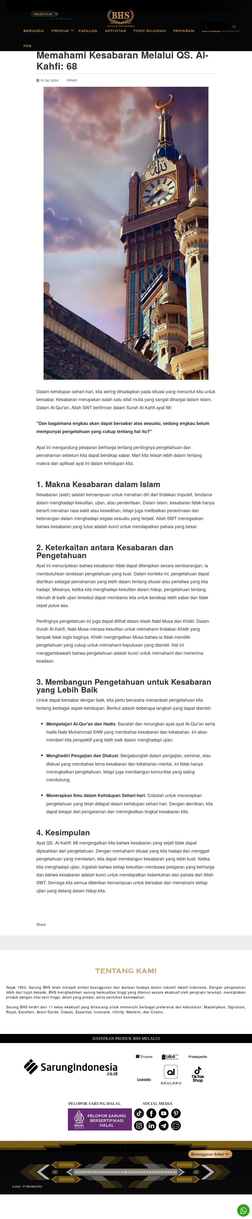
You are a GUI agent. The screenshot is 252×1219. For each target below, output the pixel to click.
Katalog (87, 31)
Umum (72, 79)
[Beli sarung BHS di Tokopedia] (197, 1056)
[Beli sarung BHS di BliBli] (170, 1056)
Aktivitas (115, 31)
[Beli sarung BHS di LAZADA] (143, 1080)
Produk (60, 31)
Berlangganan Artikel (207, 1154)
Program (184, 31)
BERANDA (33, 31)
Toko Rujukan (149, 31)
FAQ (27, 46)
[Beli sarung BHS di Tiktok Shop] (197, 1075)
